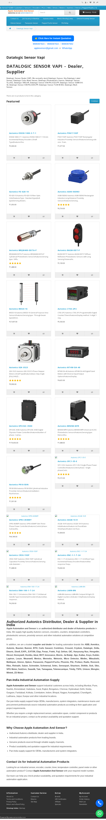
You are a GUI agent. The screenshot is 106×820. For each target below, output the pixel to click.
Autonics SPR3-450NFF (20, 519)
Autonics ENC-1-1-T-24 (69, 555)
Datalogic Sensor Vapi (25, 28)
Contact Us (14, 18)
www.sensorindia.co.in (17, 817)
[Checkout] (97, 2)
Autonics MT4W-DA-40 (69, 367)
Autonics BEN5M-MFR (68, 426)
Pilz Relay (65, 23)
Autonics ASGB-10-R (68, 519)
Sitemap (22, 808)
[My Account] (86, 2)
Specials (58, 804)
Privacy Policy (11, 802)
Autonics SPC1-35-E (67, 461)
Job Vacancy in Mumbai (30, 18)
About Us (9, 796)
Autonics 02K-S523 (18, 367)
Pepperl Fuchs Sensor (50, 23)
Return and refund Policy (15, 804)
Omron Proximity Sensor (86, 18)
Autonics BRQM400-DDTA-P (23, 250)
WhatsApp (67, 48)
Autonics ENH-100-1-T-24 (22, 590)
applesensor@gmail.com (46, 48)
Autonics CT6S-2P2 (67, 308)
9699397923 (38, 44)
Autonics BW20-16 (18, 308)
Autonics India (48, 18)
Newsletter (83, 804)
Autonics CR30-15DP (19, 555)
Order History (84, 799)
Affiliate (57, 802)
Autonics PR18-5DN (18, 484)
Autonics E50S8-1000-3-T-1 (22, 133)
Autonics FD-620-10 (19, 191)
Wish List (82, 802)
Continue (94, 101)
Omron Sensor (15, 23)
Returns (33, 799)
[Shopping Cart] (94, 2)
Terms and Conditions (14, 799)
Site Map (34, 802)
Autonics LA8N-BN (67, 590)
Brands (57, 796)
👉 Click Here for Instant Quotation (53, 38)
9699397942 (67, 44)
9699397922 (53, 44)
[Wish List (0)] (90, 2)
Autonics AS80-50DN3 (69, 191)
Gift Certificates (60, 799)
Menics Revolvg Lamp (65, 18)
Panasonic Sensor (31, 23)
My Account (83, 796)
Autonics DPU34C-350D (20, 426)
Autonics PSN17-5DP (68, 133)
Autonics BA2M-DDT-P (69, 250)
